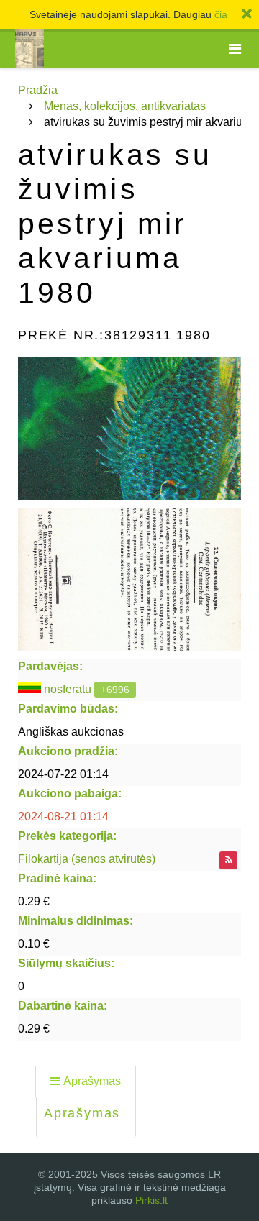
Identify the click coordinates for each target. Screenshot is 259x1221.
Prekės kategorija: (67, 836)
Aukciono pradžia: (68, 751)
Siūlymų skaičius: (66, 963)
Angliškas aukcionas (71, 732)
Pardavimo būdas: (68, 709)
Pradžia (38, 90)
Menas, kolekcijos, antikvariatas (125, 106)
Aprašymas (92, 1081)
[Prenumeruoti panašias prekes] (228, 860)
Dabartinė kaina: (62, 1006)
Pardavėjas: (50, 666)
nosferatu (67, 689)
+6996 (115, 689)
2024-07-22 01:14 (63, 774)
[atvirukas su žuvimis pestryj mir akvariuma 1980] (129, 428)
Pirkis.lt (151, 1200)
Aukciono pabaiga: (70, 793)
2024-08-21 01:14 (63, 816)
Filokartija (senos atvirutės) (86, 859)
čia (220, 14)
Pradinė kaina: (57, 878)
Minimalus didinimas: (75, 921)
